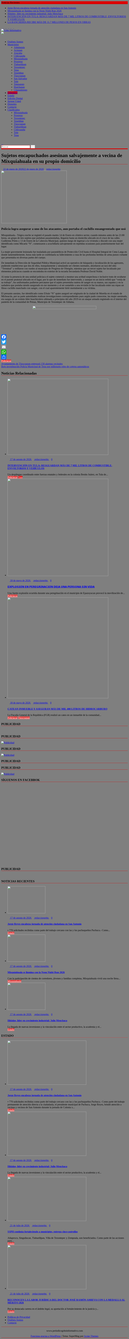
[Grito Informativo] (2, 36)
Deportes (12, 104)
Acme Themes (91, 1336)
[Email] (64, 346)
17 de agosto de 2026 (20, 459)
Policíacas (12, 92)
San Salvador (20, 78)
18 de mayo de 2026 (20, 580)
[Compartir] (64, 357)
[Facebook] (64, 336)
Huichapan (19, 87)
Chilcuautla (19, 56)
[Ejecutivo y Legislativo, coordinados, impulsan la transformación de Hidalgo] (2, 140)
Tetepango (19, 84)
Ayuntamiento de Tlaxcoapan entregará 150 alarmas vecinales (32, 363)
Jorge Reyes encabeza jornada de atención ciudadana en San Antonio (42, 8)
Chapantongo (20, 90)
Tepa (16, 70)
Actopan (18, 50)
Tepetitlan (19, 73)
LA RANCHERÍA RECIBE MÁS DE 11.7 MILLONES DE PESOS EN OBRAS (49, 22)
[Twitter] (64, 341)
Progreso (18, 61)
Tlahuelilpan (20, 64)
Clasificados (14, 109)
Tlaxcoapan (19, 75)
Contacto (12, 107)
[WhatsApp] (64, 351)
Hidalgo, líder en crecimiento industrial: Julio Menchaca (35, 13)
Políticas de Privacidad (19, 1317)
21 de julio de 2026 (19, 1225)
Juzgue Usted (14, 101)
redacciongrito (53, 169)
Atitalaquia (19, 47)
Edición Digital (15, 98)
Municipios (13, 44)
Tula (16, 81)
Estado (11, 95)
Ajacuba (18, 53)
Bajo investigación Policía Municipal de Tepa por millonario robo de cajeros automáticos (45, 366)
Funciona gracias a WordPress (46, 1336)
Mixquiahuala (21, 58)
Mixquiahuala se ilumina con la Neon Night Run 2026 (35, 10)
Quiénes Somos (15, 41)
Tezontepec (19, 67)
